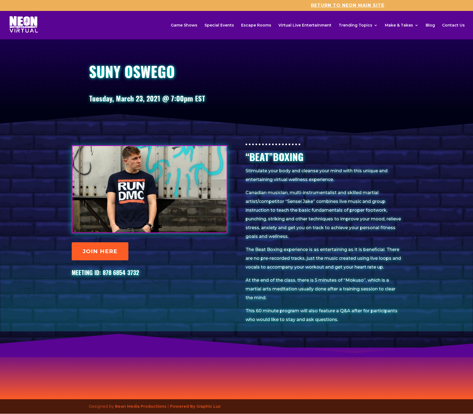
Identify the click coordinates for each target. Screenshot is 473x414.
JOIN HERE (100, 251)
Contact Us (453, 25)
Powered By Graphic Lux (195, 406)
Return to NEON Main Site (347, 5)
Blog (430, 25)
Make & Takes (399, 25)
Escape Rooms (256, 25)
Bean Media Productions (140, 406)
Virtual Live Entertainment (304, 25)
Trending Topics (355, 25)
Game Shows (184, 25)
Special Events (219, 25)
